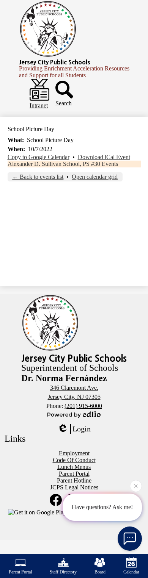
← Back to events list (37, 176)
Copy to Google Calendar (38, 157)
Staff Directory (63, 572)
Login (81, 429)
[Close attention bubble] (136, 486)
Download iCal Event (104, 157)
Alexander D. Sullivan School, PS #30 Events (63, 164)
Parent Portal (20, 572)
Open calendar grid (95, 176)
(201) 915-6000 (83, 406)
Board (99, 572)
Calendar (131, 572)
